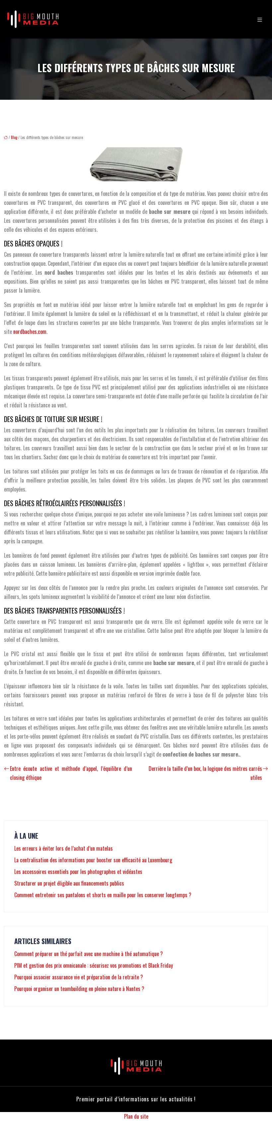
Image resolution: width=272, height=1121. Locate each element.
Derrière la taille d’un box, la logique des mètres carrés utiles (205, 773)
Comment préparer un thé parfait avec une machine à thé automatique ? (88, 954)
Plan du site (136, 1116)
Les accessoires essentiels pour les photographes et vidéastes (78, 872)
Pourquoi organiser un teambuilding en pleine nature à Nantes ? (79, 989)
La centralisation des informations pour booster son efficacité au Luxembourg (93, 860)
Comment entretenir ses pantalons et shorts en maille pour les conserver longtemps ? (102, 895)
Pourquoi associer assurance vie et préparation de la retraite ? (78, 977)
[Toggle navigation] (259, 19)
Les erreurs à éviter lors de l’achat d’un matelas (63, 848)
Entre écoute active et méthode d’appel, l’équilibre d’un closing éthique (71, 773)
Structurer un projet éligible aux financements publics (69, 883)
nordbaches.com (29, 332)
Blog (14, 137)
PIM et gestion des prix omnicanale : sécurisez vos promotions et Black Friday (93, 965)
